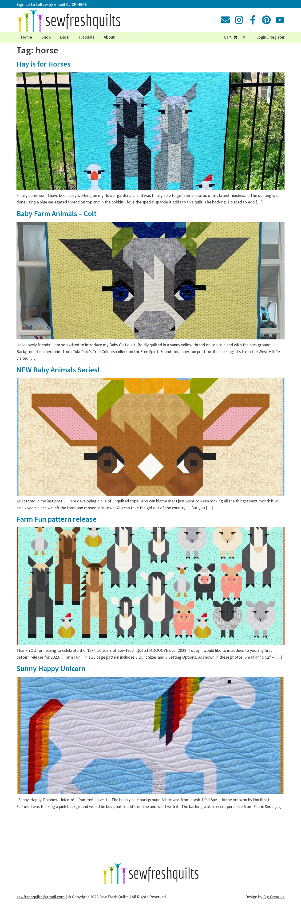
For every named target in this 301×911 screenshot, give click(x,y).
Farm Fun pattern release (56, 519)
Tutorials (86, 37)
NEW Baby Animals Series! (58, 369)
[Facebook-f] (252, 19)
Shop (46, 37)
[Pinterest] (266, 19)
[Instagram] (239, 19)
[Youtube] (280, 19)
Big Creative (274, 896)
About (109, 37)
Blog (64, 37)
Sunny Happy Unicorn (51, 668)
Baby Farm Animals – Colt (56, 213)
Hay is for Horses (43, 64)
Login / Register (270, 37)
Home (26, 37)
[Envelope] (225, 19)
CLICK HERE (76, 4)
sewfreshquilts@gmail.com (40, 896)
